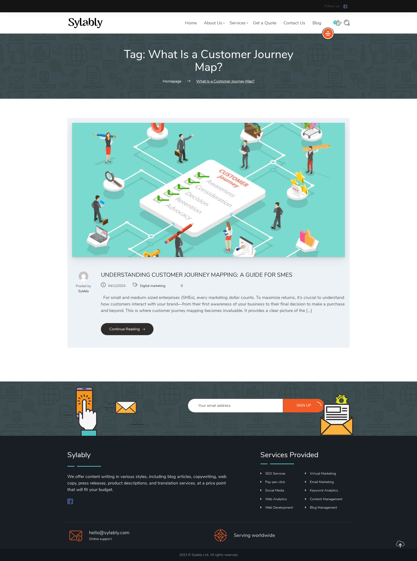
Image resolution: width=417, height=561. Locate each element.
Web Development (279, 507)
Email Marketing (322, 482)
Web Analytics (276, 499)
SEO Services (275, 473)
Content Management (326, 499)
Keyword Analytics (324, 490)
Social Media (274, 490)
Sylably (83, 291)
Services (237, 23)
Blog (317, 23)
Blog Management (323, 507)
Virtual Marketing (323, 473)
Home (191, 23)
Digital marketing (152, 286)
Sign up (304, 405)
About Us (213, 23)
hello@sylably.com (109, 532)
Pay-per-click (275, 482)
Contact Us (294, 23)
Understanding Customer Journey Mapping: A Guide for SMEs (196, 275)
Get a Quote (264, 23)
